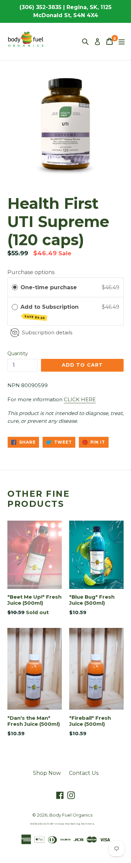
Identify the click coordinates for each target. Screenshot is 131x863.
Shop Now (47, 773)
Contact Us (83, 773)
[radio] (15, 287)
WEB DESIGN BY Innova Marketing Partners (62, 823)
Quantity (17, 353)
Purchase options (30, 272)
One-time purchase (48, 287)
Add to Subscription (50, 312)
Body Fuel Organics (70, 815)
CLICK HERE (80, 399)
